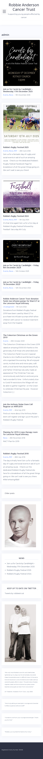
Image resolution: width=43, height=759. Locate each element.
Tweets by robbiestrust (14, 593)
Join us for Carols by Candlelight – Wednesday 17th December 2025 (18, 90)
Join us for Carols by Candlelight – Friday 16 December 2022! (21, 283)
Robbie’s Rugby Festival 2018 (15, 453)
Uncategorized (8, 307)
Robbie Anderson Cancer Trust (24, 7)
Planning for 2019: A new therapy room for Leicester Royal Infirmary (20, 433)
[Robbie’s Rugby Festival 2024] (21, 197)
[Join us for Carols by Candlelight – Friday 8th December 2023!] (21, 251)
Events (5, 95)
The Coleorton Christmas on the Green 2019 (20, 336)
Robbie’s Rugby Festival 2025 (15, 147)
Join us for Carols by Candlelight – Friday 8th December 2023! (21, 266)
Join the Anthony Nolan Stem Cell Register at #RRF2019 (18, 405)
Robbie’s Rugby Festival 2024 (15, 216)
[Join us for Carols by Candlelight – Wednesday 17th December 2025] (21, 63)
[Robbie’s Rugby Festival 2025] (21, 124)
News (11, 95)
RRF (15, 151)
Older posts (9, 493)
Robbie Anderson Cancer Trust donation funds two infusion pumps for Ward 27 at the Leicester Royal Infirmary (21, 300)
